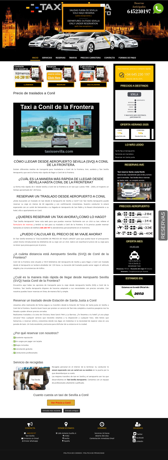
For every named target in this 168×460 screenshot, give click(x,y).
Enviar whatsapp (31, 441)
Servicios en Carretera (124, 154)
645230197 (31, 433)
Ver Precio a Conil (61, 402)
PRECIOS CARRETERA (91, 57)
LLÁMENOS (28, 85)
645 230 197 (45, 228)
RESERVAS (163, 225)
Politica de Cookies (73, 453)
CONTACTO (109, 57)
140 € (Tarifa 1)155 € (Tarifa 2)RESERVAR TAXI (134, 263)
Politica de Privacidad (93, 453)
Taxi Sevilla (30, 436)
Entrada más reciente (51, 410)
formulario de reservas (23, 224)
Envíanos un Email (31, 438)
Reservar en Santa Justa (125, 157)
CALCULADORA (93, 85)
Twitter (139, 434)
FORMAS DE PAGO (127, 57)
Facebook (139, 438)
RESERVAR (61, 85)
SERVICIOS (47, 57)
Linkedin (139, 441)
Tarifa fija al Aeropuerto (125, 151)
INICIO (35, 57)
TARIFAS (73, 57)
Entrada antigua (71, 410)
